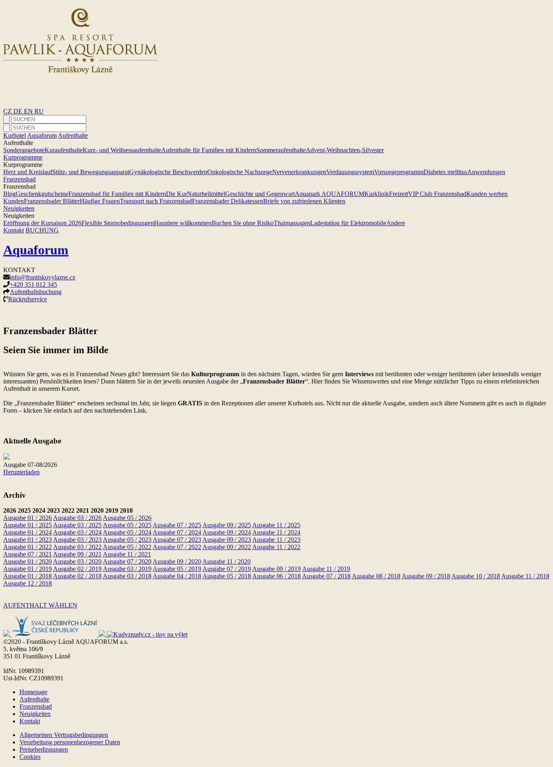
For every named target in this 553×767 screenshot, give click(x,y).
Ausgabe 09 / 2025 (226, 525)
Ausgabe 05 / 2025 (127, 525)
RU (39, 111)
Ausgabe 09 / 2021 (77, 554)
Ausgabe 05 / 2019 (177, 568)
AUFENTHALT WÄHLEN (40, 605)
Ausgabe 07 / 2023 (177, 539)
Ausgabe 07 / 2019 (226, 568)
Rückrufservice (27, 299)
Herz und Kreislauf (27, 171)
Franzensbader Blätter (52, 201)
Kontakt (13, 230)
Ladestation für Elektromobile (348, 222)
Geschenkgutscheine (42, 193)
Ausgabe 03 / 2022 (77, 546)
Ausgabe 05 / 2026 (127, 517)
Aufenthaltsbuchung (36, 291)
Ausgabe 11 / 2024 (276, 532)
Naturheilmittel (206, 193)
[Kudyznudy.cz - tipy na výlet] (147, 634)
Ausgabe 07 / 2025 (177, 525)
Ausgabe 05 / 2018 (226, 576)
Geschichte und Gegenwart (260, 193)
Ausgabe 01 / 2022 (27, 546)
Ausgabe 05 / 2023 (127, 539)
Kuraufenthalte (64, 150)
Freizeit (398, 193)
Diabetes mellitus (445, 171)
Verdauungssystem (350, 171)
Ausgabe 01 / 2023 (27, 539)
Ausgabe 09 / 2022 (226, 546)
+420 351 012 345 (33, 284)
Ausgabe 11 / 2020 (226, 561)
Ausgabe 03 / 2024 (77, 532)
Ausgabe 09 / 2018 (426, 576)
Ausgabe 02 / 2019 (77, 568)
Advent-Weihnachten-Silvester (345, 150)
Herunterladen (21, 472)
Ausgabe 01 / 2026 (27, 517)
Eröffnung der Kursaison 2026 (42, 222)
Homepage (33, 691)
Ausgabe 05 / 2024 (127, 532)
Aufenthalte (73, 135)
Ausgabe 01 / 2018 (27, 576)
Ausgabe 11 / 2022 (276, 546)
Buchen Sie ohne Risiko (243, 222)
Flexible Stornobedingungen (117, 222)
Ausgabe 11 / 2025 (276, 525)
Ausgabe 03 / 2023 (77, 539)
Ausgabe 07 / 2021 (27, 554)
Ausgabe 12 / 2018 (27, 583)
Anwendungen (486, 171)
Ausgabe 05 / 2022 (127, 546)
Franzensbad (19, 179)
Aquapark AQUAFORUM (329, 193)
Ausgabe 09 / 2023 (226, 539)
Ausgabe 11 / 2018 (525, 576)
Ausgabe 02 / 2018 (77, 576)
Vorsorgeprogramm (398, 171)
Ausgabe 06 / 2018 (276, 576)
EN (29, 111)
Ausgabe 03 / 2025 (77, 525)
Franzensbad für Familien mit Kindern (117, 193)
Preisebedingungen (43, 749)
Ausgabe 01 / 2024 (27, 532)
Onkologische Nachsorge (239, 171)
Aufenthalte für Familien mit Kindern (208, 150)
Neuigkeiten (18, 208)
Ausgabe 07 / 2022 (177, 546)
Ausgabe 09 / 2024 (226, 532)
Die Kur (176, 193)
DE (18, 111)
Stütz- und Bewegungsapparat (90, 171)
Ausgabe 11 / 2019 (326, 568)
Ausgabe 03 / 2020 (77, 561)
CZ (8, 111)
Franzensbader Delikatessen (227, 201)
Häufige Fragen (100, 201)
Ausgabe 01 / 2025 (27, 525)
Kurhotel (14, 135)
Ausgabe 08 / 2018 (376, 576)
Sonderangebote (24, 150)
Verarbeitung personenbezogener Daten (69, 742)
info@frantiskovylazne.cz (42, 277)
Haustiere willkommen (183, 222)
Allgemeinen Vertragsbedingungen (63, 734)
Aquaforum (42, 135)
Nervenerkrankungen (299, 171)
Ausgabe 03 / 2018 (127, 576)
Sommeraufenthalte (281, 150)
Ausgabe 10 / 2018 (475, 576)
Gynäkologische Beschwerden (168, 171)
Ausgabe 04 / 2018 (177, 576)
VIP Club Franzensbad (437, 193)
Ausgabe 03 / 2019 (127, 568)
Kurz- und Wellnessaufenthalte (122, 150)
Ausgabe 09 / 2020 (177, 561)
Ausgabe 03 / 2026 (77, 517)
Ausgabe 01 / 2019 (27, 568)
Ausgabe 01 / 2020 (27, 561)
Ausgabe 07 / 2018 (326, 576)
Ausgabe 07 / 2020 (127, 561)
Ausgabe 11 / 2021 (127, 554)
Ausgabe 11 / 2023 (276, 539)
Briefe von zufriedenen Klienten (304, 201)
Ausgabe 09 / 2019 (276, 568)
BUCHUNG (42, 230)
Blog (9, 193)
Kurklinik (376, 193)
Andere (395, 222)
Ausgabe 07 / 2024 (177, 532)
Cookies (29, 756)
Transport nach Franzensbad (156, 201)
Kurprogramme (23, 157)
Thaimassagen (292, 222)
